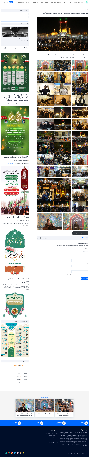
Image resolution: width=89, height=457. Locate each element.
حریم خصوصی (55, 440)
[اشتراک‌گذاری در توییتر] (43, 238)
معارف (59, 2)
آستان (70, 2)
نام (87, 258)
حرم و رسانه (28, 2)
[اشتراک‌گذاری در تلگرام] (46, 238)
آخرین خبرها (80, 2)
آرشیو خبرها (55, 437)
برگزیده (86, 237)
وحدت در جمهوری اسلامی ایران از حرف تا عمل (18, 40)
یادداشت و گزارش (44, 2)
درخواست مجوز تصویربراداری (52, 433)
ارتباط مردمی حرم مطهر (53, 435)
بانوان (65, 2)
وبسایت (86, 269)
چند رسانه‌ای (35, 2)
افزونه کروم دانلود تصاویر (53, 442)
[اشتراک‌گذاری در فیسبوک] (40, 238)
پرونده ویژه (21, 2)
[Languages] (5, 2)
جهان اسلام (53, 2)
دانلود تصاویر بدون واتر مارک (80, 233)
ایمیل (87, 263)
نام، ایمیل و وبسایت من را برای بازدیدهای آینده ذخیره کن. (75, 274)
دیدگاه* (86, 249)
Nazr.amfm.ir (10, 163)
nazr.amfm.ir (22, 289)
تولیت (75, 2)
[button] (17, 44)
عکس (83, 237)
